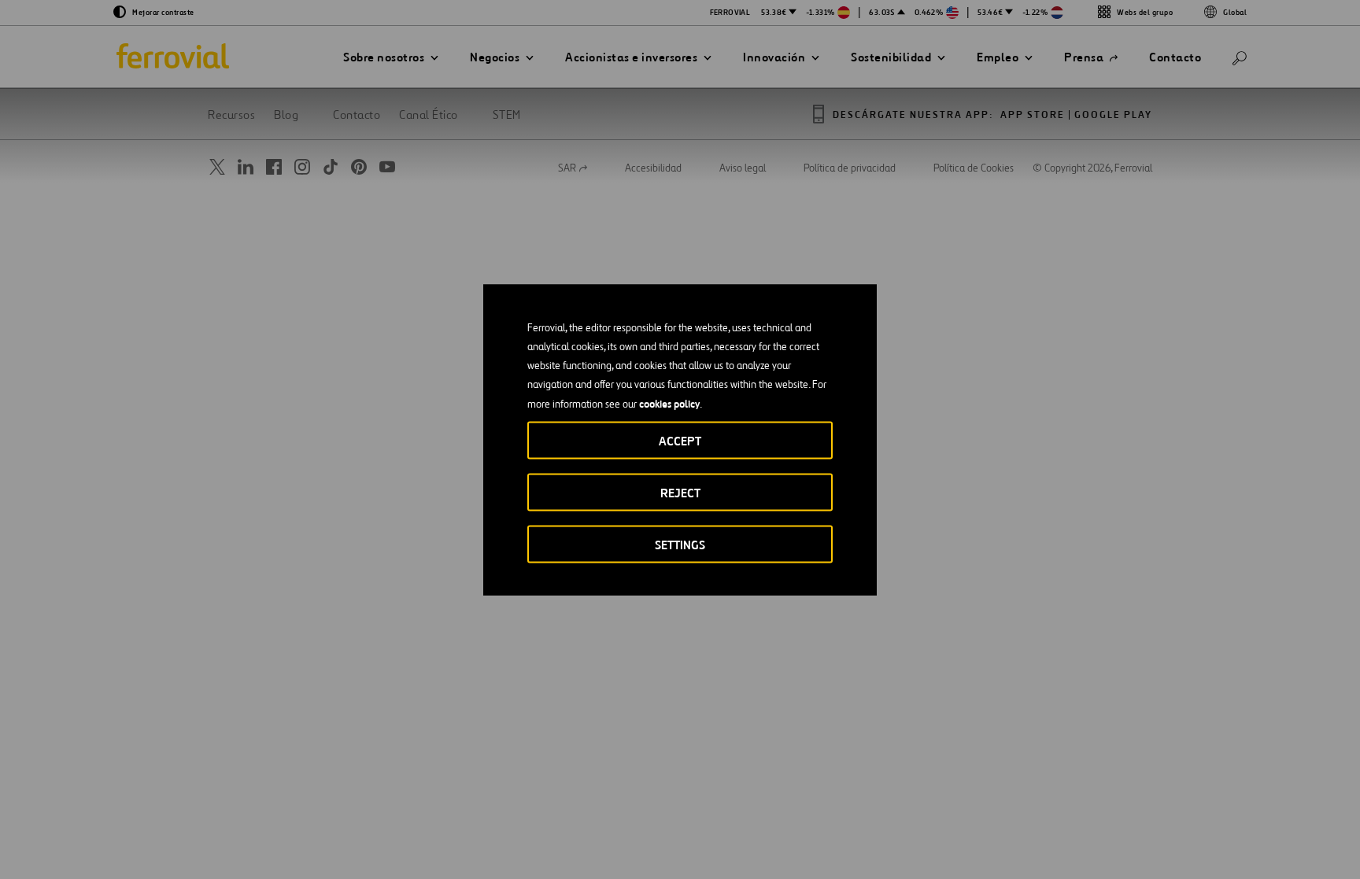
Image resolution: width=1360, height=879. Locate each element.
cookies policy (669, 403)
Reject (680, 492)
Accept (680, 440)
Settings (680, 544)
